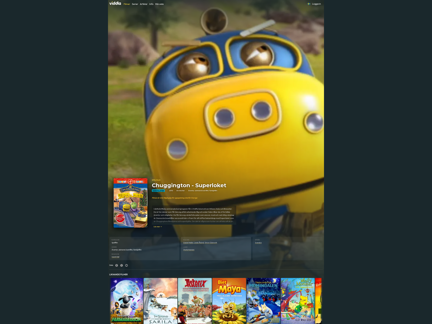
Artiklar (143, 4)
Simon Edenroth (211, 242)
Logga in (316, 3)
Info (151, 4)
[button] (309, 4)
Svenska (258, 242)
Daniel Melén (188, 242)
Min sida (159, 4)
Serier (135, 4)
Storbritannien (188, 250)
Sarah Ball (115, 257)
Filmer (127, 4)
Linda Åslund (199, 242)
